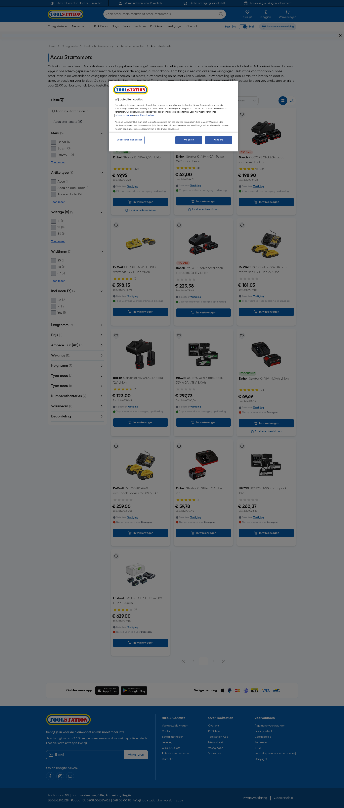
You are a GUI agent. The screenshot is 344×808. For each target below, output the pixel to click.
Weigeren (189, 140)
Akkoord (219, 140)
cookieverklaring (145, 115)
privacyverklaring (124, 115)
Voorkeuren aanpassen (129, 140)
